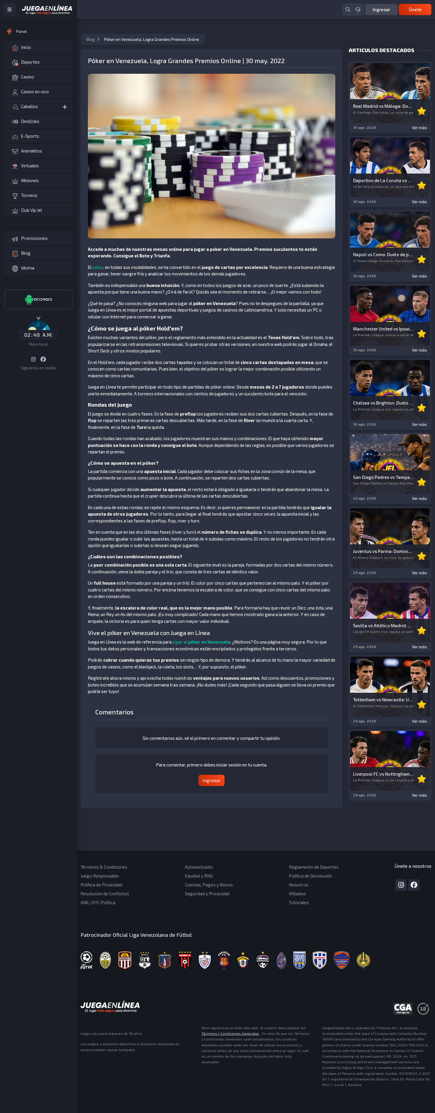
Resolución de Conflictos (104, 893)
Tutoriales (299, 902)
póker (97, 267)
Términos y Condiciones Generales (230, 1033)
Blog (91, 39)
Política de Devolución (310, 875)
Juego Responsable (99, 875)
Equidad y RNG (199, 875)
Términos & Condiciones (103, 867)
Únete (415, 9)
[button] (38, 106)
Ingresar (381, 9)
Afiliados (297, 893)
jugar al (201, 641)
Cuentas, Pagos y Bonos (209, 884)
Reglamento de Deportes (314, 867)
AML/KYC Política (97, 902)
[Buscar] (348, 9)
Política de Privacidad (101, 884)
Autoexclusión (199, 867)
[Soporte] (357, 9)
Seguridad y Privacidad (207, 893)
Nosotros (298, 884)
